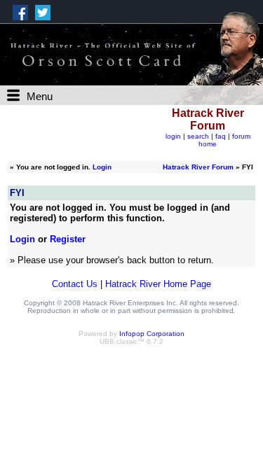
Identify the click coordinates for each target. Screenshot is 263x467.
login (173, 136)
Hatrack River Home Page (158, 284)
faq (220, 136)
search (198, 136)
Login (102, 167)
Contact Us (74, 284)
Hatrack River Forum (198, 167)
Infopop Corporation (151, 333)
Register (68, 239)
